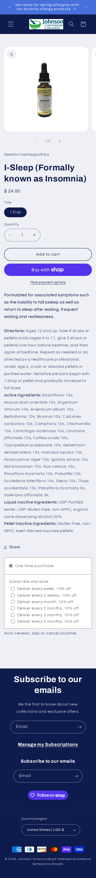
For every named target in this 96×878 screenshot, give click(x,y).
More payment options (48, 282)
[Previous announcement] (9, 7)
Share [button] (14, 547)
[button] (11, 24)
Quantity (11, 224)
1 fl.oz (15, 212)
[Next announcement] (86, 7)
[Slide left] (36, 141)
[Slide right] (59, 141)
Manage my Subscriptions (48, 744)
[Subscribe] (80, 727)
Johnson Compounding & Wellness (45, 859)
